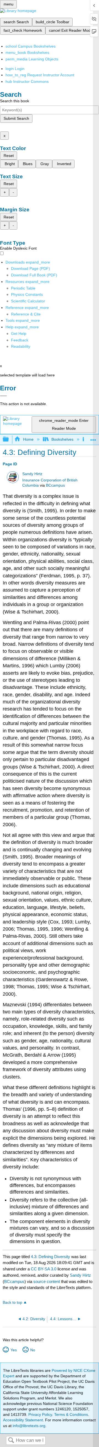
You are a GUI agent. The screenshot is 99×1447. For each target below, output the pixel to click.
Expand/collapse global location (93, 437)
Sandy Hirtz (32, 474)
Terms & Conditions (71, 1414)
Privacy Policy (40, 1414)
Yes (13, 1350)
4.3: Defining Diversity (50, 1256)
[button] (19, 340)
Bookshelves (62, 439)
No (32, 1350)
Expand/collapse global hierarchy (9, 439)
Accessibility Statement (23, 1420)
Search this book (14, 101)
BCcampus (55, 485)
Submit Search (16, 118)
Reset (9, 155)
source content (46, 1281)
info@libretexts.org (28, 1425)
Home (28, 439)
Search (11, 1440)
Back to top (12, 1302)
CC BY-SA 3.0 (43, 1269)
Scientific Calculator (28, 301)
